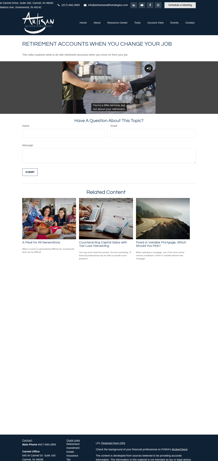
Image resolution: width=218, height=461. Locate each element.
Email (113, 125)
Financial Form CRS (113, 443)
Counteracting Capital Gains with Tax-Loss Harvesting (103, 244)
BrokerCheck (179, 449)
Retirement (72, 444)
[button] (83, 23)
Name (25, 125)
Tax (68, 459)
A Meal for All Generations (41, 242)
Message (27, 145)
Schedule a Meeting (180, 5)
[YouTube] (142, 5)
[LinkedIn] (133, 5)
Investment (72, 447)
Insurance (72, 455)
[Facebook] (150, 5)
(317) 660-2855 (71, 5)
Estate (70, 451)
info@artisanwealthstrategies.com (108, 5)
